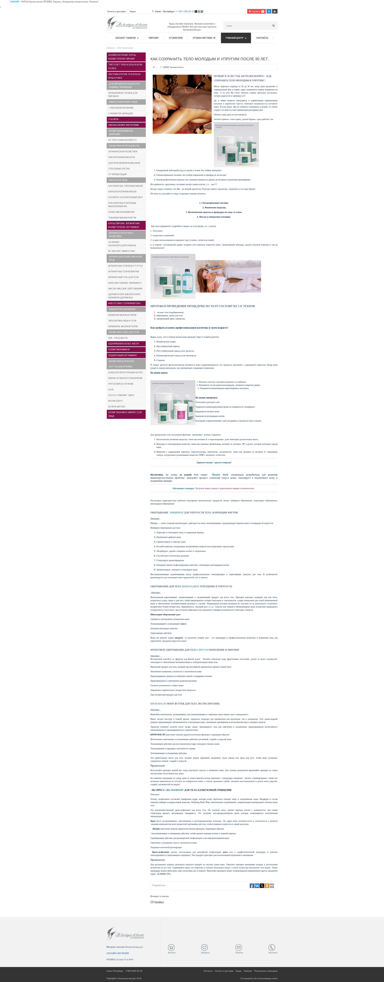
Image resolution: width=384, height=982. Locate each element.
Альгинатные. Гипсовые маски (125, 186)
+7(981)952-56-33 (133, 970)
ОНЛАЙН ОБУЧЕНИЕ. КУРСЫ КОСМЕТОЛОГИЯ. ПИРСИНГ (122, 57)
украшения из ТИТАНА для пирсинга (122, 94)
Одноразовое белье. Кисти (123, 343)
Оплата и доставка (116, 11)
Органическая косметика (122, 151)
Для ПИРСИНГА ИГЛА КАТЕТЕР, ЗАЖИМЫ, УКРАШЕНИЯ (124, 85)
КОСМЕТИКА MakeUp (119, 349)
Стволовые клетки (119, 168)
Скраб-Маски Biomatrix (121, 212)
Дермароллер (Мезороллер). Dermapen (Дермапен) (124, 296)
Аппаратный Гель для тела (123, 277)
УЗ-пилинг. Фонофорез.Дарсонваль (122, 244)
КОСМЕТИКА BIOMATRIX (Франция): (121, 132)
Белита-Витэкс (116, 406)
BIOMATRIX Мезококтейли (122, 315)
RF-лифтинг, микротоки (121, 251)
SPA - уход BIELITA (118, 338)
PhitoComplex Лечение (121, 384)
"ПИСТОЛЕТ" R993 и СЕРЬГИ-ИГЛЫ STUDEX (125, 66)
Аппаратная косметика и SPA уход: (125, 258)
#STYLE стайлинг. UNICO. (121, 395)
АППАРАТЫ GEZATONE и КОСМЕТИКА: (121, 235)
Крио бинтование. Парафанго (124, 283)
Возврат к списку (159, 896)
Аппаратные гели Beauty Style (125, 266)
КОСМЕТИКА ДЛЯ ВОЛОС (121, 361)
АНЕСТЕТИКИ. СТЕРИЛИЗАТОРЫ (124, 303)
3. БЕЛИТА (113, 119)
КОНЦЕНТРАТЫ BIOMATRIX (122, 309)
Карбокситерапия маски (122, 191)
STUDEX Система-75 (204, 38)
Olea (111, 389)
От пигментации (117, 174)
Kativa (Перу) (115, 401)
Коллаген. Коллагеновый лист (125, 197)
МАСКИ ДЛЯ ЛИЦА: (118, 180)
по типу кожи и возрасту (122, 140)
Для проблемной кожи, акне (124, 163)
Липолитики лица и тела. (122, 321)
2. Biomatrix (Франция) (120, 113)
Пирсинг (154, 38)
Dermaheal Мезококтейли (123, 326)
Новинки (248, 970)
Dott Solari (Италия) (120, 366)
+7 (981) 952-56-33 (185, 11)
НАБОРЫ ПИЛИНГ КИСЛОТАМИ (123, 125)
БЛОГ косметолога (173, 67)
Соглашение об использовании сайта (259, 978)
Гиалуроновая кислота (121, 157)
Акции (133, 11)
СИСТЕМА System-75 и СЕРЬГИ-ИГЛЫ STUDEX (124, 76)
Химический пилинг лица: (123, 102)
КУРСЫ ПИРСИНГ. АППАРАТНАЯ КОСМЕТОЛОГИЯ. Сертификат (124, 225)
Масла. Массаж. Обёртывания (125, 288)
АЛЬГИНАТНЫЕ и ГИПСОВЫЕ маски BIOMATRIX (122, 205)
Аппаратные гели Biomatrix (123, 271)
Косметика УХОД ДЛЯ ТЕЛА (124, 332)
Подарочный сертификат (122, 355)
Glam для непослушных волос (125, 372)
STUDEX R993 (176, 38)
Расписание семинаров (266, 970)
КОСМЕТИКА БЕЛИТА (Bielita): (124, 146)
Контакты (262, 38)
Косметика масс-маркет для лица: (125, 414)
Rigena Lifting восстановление (125, 378)
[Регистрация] (275, 11)
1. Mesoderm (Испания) (120, 108)
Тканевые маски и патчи (122, 218)
